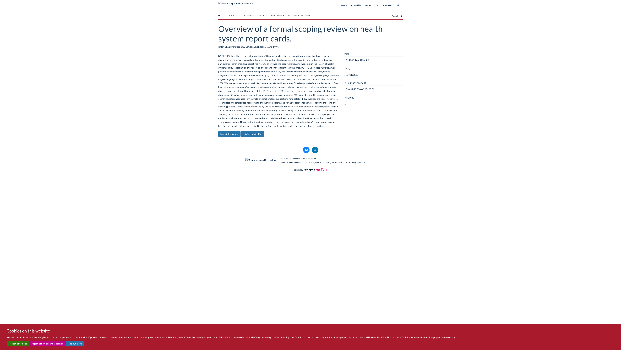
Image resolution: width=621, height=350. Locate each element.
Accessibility (356, 5)
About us (234, 15)
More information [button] (229, 134)
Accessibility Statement (355, 162)
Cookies (377, 5)
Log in (397, 5)
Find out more (75, 343)
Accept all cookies (18, 343)
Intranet (367, 5)
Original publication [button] (252, 134)
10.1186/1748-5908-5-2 (356, 60)
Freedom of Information (291, 162)
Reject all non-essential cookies (47, 343)
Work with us (302, 15)
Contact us (387, 5)
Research (249, 15)
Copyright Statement (333, 162)
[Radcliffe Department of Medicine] (235, 2)
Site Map (344, 5)
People (263, 15)
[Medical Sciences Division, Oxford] (247, 159)
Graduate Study (280, 15)
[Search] (401, 16)
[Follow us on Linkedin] (315, 150)
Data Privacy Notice (313, 162)
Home (221, 15)
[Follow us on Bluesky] (306, 150)
